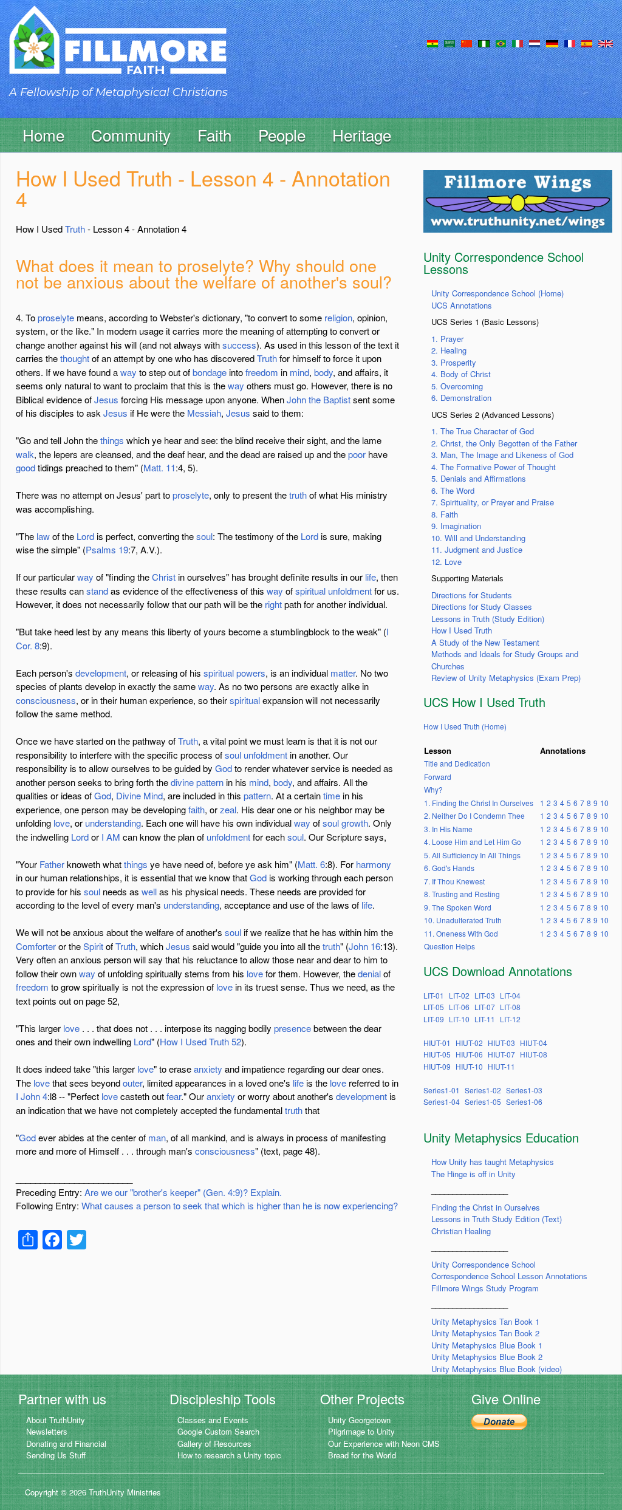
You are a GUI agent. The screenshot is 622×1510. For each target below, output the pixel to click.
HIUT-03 (501, 1042)
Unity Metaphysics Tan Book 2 (485, 1333)
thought (74, 358)
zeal (228, 809)
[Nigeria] (484, 42)
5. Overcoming (457, 386)
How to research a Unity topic (229, 1455)
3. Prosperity (453, 362)
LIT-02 (459, 995)
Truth (75, 228)
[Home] (118, 50)
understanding (113, 822)
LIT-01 (433, 995)
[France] (569, 42)
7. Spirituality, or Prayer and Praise (492, 502)
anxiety (208, 1068)
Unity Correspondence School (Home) (497, 293)
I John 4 (31, 1096)
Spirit (93, 946)
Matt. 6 (311, 864)
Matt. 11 (159, 467)
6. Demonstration (461, 397)
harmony (373, 864)
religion (338, 317)
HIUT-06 (469, 1054)
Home (43, 134)
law (43, 536)
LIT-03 (484, 995)
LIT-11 (484, 1019)
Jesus (106, 399)
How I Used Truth (461, 630)
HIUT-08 (533, 1054)
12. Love (446, 561)
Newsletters (46, 1431)
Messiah (204, 412)
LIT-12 (510, 1019)
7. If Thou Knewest (454, 881)
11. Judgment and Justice (476, 549)
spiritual (310, 590)
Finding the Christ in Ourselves (485, 1207)
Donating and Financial (66, 1443)
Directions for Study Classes (481, 606)
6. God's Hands (449, 868)
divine (182, 782)
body (323, 372)
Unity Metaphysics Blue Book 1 (486, 1345)
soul (204, 536)
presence (292, 1028)
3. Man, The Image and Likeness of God (502, 454)
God (223, 768)
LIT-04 (510, 995)
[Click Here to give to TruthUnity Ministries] (499, 1421)
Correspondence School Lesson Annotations (509, 1276)
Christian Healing (461, 1231)
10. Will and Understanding (478, 538)
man (157, 1137)
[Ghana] (432, 42)
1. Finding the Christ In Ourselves (478, 803)
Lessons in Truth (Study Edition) (487, 618)
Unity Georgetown (359, 1420)
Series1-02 (483, 1090)
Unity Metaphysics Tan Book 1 (485, 1321)
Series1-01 (441, 1090)
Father (51, 864)
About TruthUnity (55, 1420)
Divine (128, 795)
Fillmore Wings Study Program (485, 1288)
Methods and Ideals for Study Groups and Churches (504, 660)
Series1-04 (441, 1101)
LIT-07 (484, 1007)
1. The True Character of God (482, 431)
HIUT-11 (501, 1066)
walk (25, 454)
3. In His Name (448, 829)
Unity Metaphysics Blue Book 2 (486, 1356)
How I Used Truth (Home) (465, 726)
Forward (437, 776)
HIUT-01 (437, 1042)
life (370, 576)
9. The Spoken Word (457, 907)
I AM (110, 836)
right (273, 604)
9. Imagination (456, 525)
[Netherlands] (534, 42)
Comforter (36, 946)
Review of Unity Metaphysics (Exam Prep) (506, 677)
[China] (466, 42)
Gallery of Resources (214, 1443)
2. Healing (448, 350)
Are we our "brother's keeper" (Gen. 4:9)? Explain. (183, 1192)
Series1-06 (524, 1101)
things (112, 440)
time (331, 795)
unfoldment (350, 590)
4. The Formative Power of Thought (493, 467)
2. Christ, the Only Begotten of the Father (504, 443)
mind (299, 372)
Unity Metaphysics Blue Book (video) (496, 1369)
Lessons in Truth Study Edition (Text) (496, 1219)
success (239, 344)
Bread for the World (362, 1455)
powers (250, 672)
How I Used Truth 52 (200, 1041)
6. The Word (452, 490)
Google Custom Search (218, 1431)
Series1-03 (524, 1090)
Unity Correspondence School (483, 1264)
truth (298, 494)
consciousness (46, 700)
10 (604, 803)
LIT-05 (433, 1007)
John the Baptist (318, 399)
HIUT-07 (501, 1054)
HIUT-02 (469, 1042)
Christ (164, 576)
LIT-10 (459, 1019)
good (25, 467)
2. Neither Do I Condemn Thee (474, 815)
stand (97, 590)
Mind (153, 795)
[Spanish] (586, 42)
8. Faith (444, 514)
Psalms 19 (107, 549)
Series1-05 (483, 1101)
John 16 (364, 946)
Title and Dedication (457, 763)
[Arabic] (449, 42)
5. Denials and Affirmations (478, 478)
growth (354, 822)
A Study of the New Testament (485, 642)
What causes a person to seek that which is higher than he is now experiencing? (239, 1205)
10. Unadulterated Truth (463, 920)
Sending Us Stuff (56, 1455)
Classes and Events (212, 1420)
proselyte (56, 317)
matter (342, 672)
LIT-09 (433, 1019)
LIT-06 (459, 1007)
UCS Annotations (461, 305)
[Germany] (552, 42)
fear (173, 1096)
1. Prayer (447, 338)
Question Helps (449, 946)
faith (196, 809)
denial (369, 973)
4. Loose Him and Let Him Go (472, 841)
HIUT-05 (437, 1054)
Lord (85, 536)
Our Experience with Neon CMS (384, 1443)
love (61, 822)
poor (357, 454)
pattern (210, 782)
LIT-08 (510, 1007)
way (128, 372)
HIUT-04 (533, 1042)
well (149, 891)
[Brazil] (501, 42)
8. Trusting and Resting (462, 894)
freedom (261, 372)
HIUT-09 (437, 1066)
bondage (210, 372)
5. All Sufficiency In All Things (472, 855)
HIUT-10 (469, 1066)
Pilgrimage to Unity (361, 1431)
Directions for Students (471, 595)
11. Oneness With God (461, 933)
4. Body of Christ (461, 374)
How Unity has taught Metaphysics (492, 1161)
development (100, 672)
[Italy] (517, 42)
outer (132, 1082)
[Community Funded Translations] (605, 42)
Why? (433, 789)
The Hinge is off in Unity (473, 1174)
